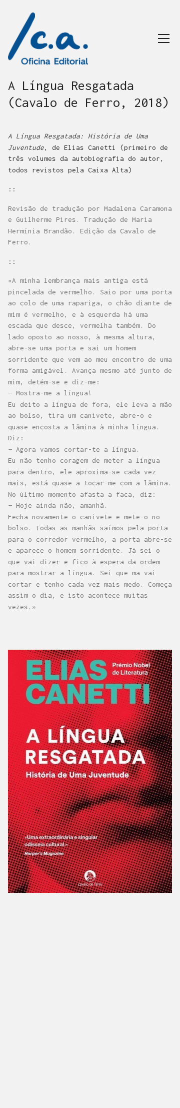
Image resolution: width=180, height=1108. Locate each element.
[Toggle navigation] (164, 38)
